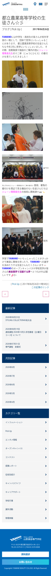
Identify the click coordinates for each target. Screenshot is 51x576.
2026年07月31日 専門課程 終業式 (13, 345)
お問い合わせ (25, 562)
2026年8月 (10, 367)
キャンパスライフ (13, 483)
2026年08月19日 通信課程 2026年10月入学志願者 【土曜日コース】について (23, 332)
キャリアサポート (13, 492)
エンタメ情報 (11, 440)
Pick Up (15, 284)
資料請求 (25, 554)
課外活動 (9, 509)
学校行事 (9, 501)
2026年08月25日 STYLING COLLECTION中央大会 (18, 318)
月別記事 (10, 358)
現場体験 (9, 518)
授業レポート (11, 466)
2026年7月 (10, 376)
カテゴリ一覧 (12, 413)
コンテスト (10, 457)
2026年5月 (10, 393)
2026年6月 (10, 385)
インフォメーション (14, 422)
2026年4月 (10, 402)
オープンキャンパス (14, 448)
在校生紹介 (10, 475)
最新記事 (10, 308)
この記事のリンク (40, 287)
